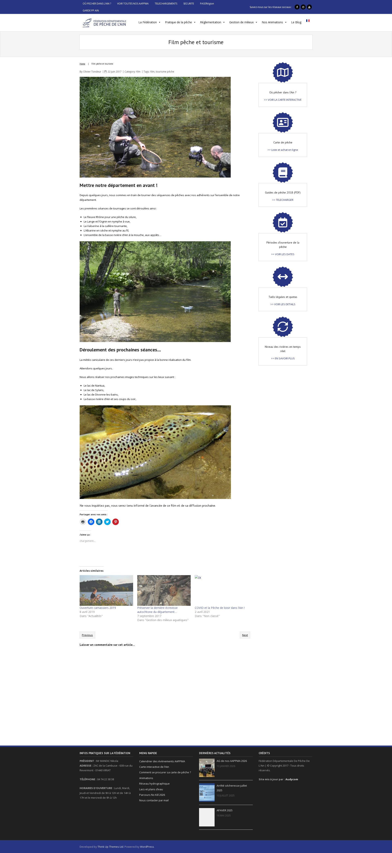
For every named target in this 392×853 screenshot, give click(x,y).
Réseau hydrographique (154, 783)
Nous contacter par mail (154, 800)
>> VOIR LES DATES (282, 254)
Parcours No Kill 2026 (152, 795)
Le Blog (296, 22)
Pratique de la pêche (178, 22)
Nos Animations (272, 22)
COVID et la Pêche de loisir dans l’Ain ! (220, 608)
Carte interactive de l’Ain (154, 767)
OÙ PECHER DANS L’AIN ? (97, 3)
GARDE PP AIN (91, 10)
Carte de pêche (282, 142)
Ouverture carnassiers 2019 (98, 608)
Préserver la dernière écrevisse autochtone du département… (157, 610)
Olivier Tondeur (92, 71)
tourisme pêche (165, 71)
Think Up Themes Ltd (110, 847)
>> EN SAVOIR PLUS (283, 358)
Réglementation (210, 22)
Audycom (291, 779)
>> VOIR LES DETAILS (282, 304)
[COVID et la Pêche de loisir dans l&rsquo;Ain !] (221, 590)
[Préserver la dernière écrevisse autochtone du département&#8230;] (164, 590)
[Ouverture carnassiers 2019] (106, 590)
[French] (307, 22)
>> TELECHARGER (282, 200)
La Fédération (147, 22)
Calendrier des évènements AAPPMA (162, 761)
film (138, 71)
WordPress (147, 847)
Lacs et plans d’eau (151, 789)
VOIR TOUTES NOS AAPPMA (133, 3)
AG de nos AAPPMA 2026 (232, 761)
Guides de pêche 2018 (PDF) (283, 192)
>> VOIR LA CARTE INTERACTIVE (283, 100)
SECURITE (188, 3)
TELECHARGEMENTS (166, 3)
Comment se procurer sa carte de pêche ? (165, 772)
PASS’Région (207, 3)
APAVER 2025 (225, 810)
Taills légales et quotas (282, 297)
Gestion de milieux (241, 22)
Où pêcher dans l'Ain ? (282, 92)
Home (82, 63)
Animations (146, 778)
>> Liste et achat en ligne (282, 150)
